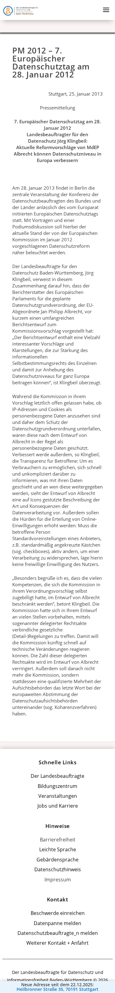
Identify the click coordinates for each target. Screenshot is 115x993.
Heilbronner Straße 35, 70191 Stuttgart (57, 989)
